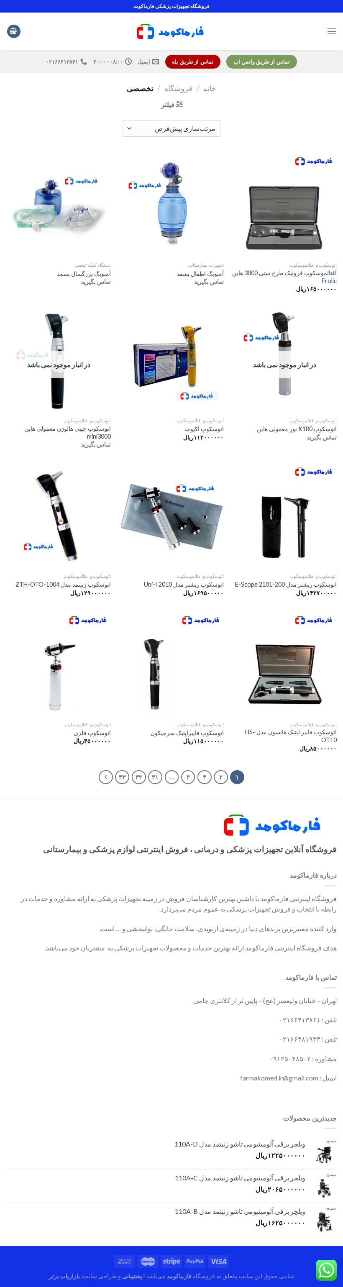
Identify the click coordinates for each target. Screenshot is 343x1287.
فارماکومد (179, 1275)
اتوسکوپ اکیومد (204, 428)
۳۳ (122, 777)
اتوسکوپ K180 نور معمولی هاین (297, 428)
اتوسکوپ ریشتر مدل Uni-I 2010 (184, 584)
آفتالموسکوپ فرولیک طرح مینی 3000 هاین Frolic (284, 276)
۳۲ (139, 777)
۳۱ (155, 777)
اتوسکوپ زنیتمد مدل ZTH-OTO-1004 (63, 584)
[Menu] (332, 31)
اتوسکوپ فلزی (92, 732)
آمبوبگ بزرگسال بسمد (84, 273)
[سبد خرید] (13, 31)
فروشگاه (178, 88)
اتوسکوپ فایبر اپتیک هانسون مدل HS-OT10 (291, 735)
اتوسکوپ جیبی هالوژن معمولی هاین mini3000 (67, 432)
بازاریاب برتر (64, 1275)
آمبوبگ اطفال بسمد (200, 273)
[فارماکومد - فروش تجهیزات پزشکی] (171, 31)
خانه (209, 88)
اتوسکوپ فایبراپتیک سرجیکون (187, 732)
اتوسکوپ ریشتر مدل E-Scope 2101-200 (286, 584)
